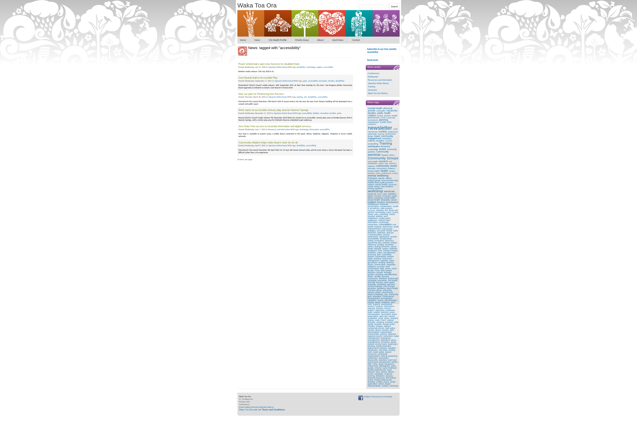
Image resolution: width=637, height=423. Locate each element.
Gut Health (392, 280)
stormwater (384, 358)
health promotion (386, 182)
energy (393, 243)
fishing (384, 356)
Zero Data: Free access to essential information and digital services (274, 126)
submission (384, 237)
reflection (392, 334)
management (389, 252)
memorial (394, 386)
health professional (383, 380)
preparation (373, 316)
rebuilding (386, 138)
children (372, 115)
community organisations (378, 355)
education (372, 168)
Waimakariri (384, 366)
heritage (387, 272)
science (387, 308)
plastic (388, 384)
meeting (371, 188)
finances (371, 272)
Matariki (377, 248)
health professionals (377, 370)
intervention (389, 306)
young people (387, 229)
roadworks (390, 310)
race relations (387, 186)
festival (371, 344)
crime (375, 364)
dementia (384, 204)
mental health (375, 108)
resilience (391, 168)
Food (377, 270)
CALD (383, 320)
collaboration (386, 206)
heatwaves (373, 350)
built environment (379, 267)
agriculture (372, 384)
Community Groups (383, 158)
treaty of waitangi (375, 294)
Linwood (388, 374)
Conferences (373, 73)
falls (380, 243)
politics (395, 362)
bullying (378, 227)
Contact (356, 40)
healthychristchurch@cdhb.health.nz (259, 407)
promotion (382, 280)
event (382, 149)
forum (379, 194)
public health (383, 113)
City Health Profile (277, 40)
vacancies (392, 110)
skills (391, 330)
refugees (372, 266)
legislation (384, 261)
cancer (394, 200)
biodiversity (393, 278)
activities (372, 231)
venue (388, 268)
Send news (372, 60)
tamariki (378, 324)
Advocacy (389, 241)
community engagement (380, 137)
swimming (380, 310)
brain (394, 314)
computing (381, 284)
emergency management (379, 339)
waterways (392, 344)
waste (370, 248)
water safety (378, 352)
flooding (371, 382)
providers (372, 288)
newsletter (380, 128)
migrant (387, 326)
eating (370, 241)
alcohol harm (381, 344)
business (371, 173)
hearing (371, 216)
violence (371, 184)
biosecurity (373, 360)
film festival (391, 378)
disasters (381, 202)
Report (371, 256)
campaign (372, 280)
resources (392, 184)
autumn (385, 386)
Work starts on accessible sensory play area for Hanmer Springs (273, 110)
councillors (388, 336)
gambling (381, 288)
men (386, 163)
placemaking (373, 332)
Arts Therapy (389, 286)
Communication (375, 235)
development (392, 202)
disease (390, 233)
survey (395, 173)
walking (379, 216)
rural (370, 304)
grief (393, 302)
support (372, 202)
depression (388, 227)
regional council (375, 336)
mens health (373, 161)
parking (386, 243)
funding (380, 116)
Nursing (385, 276)
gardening (392, 356)
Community (382, 151)
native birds (373, 366)
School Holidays (375, 286)
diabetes (393, 248)
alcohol (386, 235)
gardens (379, 188)
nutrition (383, 131)
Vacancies (372, 90)
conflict (379, 382)
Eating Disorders (382, 246)
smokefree (372, 163)
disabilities (380, 141)
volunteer (383, 360)
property (394, 318)
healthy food (373, 182)
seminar (374, 155)
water (385, 194)
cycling (395, 212)
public (370, 276)
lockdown (385, 302)
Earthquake (373, 77)
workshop (375, 191)
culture (381, 163)
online (370, 380)
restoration (387, 254)
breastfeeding (390, 274)
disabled (392, 194)
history (381, 300)
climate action (389, 324)
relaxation (377, 296)
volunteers (372, 124)
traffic (370, 312)
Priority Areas (302, 40)
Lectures (388, 141)
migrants (371, 166)
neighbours (373, 218)
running (371, 376)
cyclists (371, 330)
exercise (392, 163)
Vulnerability (380, 256)
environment (382, 168)
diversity (371, 282)
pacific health (381, 184)
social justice (385, 218)
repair (370, 196)
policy (376, 214)
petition (371, 310)
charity (389, 231)
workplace (372, 250)
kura (378, 372)
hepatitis (392, 348)
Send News (337, 40)
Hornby (385, 330)
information (373, 222)
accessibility (373, 239)
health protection (383, 346)
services (389, 191)
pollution (391, 284)
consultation (385, 224)
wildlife (377, 312)
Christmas (385, 342)
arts (390, 161)
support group (374, 180)
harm (395, 231)
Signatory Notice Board (378, 83)
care (386, 294)
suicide (379, 272)
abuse (393, 246)
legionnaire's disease (377, 348)
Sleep (370, 214)
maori (377, 136)
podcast (379, 308)
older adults (389, 282)
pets (370, 296)
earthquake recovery (379, 146)
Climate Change (390, 250)
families (372, 113)
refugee (379, 326)
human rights (374, 171)
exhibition (372, 300)
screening (387, 290)
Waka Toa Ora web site (262, 409)
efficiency (372, 244)
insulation (389, 244)
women (377, 186)
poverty (387, 116)
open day (383, 316)
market (392, 316)
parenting (384, 214)
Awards (384, 155)
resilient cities (384, 220)
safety (388, 212)
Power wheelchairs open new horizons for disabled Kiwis (269, 64)
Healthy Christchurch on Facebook (378, 397)
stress (391, 155)
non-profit (381, 231)
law (386, 210)
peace (386, 382)
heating (380, 244)
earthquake (381, 111)
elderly (389, 178)
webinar (385, 249)
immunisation (374, 314)
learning (377, 258)
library (378, 330)
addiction (381, 233)
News (257, 40)
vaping (371, 302)
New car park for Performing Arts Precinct (261, 94)
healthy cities (386, 122)
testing (371, 320)
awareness (387, 258)
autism (378, 292)
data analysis (386, 208)
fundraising (378, 198)
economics (379, 241)
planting (371, 346)
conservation (380, 264)
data (382, 268)
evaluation (372, 318)
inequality (385, 200)
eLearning (372, 243)
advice (371, 246)
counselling (373, 144)
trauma (371, 292)
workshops (373, 358)
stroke (381, 384)
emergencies (374, 260)
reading (381, 262)
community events (376, 328)
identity (377, 276)
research (383, 161)
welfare (390, 256)
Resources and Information (380, 80)
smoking (380, 210)
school (384, 372)
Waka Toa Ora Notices (378, 93)
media (392, 214)
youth (395, 129)
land (386, 216)
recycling (379, 274)
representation (374, 386)
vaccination (386, 314)
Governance (387, 292)
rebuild (370, 186)
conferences (386, 173)
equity (377, 302)
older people (386, 270)
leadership (372, 194)
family (393, 342)
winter (392, 382)
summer (379, 306)
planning (383, 120)
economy (372, 254)
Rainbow (383, 278)
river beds (383, 350)
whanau (389, 376)
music (386, 318)
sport (378, 173)
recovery (371, 210)
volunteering (373, 132)
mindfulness (373, 204)
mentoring (393, 294)
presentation (373, 206)
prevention (386, 196)
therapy (379, 282)
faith (370, 364)
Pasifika (371, 326)
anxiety (393, 237)
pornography (386, 298)
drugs (381, 364)
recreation (381, 267)
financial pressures (376, 378)
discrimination (391, 300)
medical (392, 171)
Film (380, 250)
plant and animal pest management (382, 361)
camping (380, 322)
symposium (373, 237)
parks (370, 258)
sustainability (373, 149)
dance (370, 198)
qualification (372, 220)
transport (377, 196)
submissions (373, 278)
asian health (389, 198)
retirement (385, 340)
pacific (394, 196)
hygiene (376, 304)
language (391, 264)
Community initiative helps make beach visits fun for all (268, 142)
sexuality (372, 284)
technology (380, 212)
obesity (381, 178)
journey (383, 334)
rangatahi (379, 374)
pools (392, 312)
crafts (377, 320)
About (320, 40)
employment (373, 122)
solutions (372, 252)
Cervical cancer (375, 290)
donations (380, 376)
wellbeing (371, 141)
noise (380, 318)
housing (381, 134)
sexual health (374, 200)
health (384, 170)
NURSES (372, 233)
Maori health (392, 288)
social (383, 118)
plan (379, 254)
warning (371, 308)
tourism (371, 306)
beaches (385, 312)
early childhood (390, 368)
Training (371, 87)
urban (379, 252)
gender (371, 274)
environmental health (389, 180)
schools (378, 368)
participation (386, 304)
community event (386, 165)
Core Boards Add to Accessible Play (258, 77)
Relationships (386, 239)
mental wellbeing (378, 175)
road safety (390, 328)
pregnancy (389, 364)
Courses (372, 178)
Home (243, 40)
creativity (389, 322)
